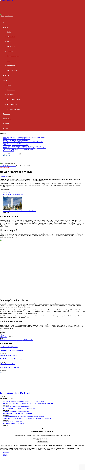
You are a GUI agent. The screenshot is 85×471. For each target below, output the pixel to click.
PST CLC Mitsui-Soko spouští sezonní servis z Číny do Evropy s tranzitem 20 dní (24, 148)
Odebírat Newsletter (42, 441)
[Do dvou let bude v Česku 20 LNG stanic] (16, 389)
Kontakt (7, 128)
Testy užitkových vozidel (13, 109)
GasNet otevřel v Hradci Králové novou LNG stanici (19, 211)
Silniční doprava (11, 65)
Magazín (7, 114)
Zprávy (5, 27)
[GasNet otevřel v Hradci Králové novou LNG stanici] (12, 209)
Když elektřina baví (8, 151)
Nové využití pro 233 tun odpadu (12, 143)
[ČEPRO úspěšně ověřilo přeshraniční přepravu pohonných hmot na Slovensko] (24, 401)
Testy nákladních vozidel (13, 99)
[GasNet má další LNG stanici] (8, 355)
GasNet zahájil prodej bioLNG (11, 350)
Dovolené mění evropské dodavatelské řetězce (15, 140)
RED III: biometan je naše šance (13, 195)
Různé (8, 61)
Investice (9, 41)
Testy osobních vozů (12, 104)
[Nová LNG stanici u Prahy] (7, 364)
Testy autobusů (11, 90)
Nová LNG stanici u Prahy (10, 367)
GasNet (2, 335)
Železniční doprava (12, 70)
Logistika (6, 75)
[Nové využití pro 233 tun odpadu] (12, 421)
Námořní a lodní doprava (13, 56)
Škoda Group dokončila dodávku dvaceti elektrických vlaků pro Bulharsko (23, 142)
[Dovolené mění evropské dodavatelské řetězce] (16, 411)
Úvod (1, 166)
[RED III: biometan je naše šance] (12, 192)
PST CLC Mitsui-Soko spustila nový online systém (16, 139)
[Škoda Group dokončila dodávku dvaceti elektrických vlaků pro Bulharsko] (23, 416)
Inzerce (5, 454)
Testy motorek (10, 94)
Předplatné (7, 118)
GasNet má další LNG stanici (11, 359)
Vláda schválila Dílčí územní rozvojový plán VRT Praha (18, 149)
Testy (5, 80)
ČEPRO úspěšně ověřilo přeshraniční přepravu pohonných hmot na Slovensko (23, 137)
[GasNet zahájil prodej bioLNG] (9, 347)
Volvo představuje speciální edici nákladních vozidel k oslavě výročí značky (23, 146)
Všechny (9, 32)
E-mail (35, 439)
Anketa (6, 123)
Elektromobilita (11, 36)
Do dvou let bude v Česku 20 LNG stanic (15, 393)
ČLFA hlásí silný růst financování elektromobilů (15, 145)
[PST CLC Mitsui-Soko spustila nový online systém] (17, 406)
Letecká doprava (11, 46)
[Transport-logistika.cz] (6, 16)
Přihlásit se (7, 155)
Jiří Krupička (3, 176)
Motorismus (10, 51)
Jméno (35, 438)
